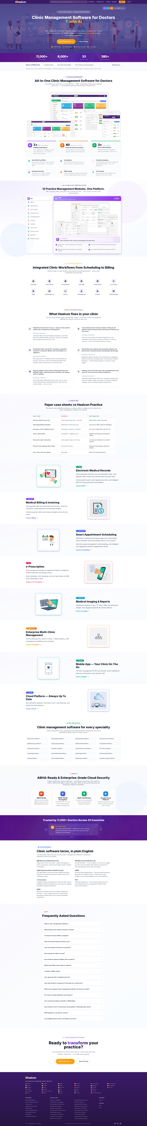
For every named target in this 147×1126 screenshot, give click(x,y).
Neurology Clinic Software (81, 1108)
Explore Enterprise (32, 645)
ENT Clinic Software (106, 748)
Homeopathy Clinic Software (56, 1114)
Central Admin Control (30, 1112)
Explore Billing (31, 518)
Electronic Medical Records (31, 1102)
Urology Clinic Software (80, 1112)
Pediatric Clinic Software (56, 1118)
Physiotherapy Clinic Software (57, 1104)
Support (101, 1100)
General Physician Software (83, 748)
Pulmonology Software (106, 753)
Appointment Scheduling (31, 1106)
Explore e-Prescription (34, 582)
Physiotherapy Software (82, 738)
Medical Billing (28, 1108)
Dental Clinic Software (34, 738)
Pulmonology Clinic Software (81, 1110)
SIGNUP (122, 1)
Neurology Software (81, 753)
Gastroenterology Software (59, 753)
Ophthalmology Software (34, 743)
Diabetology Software (82, 758)
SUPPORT (114, 1)
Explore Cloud (31, 709)
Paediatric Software (57, 748)
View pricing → (116, 65)
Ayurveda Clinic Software (107, 738)
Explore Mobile (81, 677)
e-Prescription (28, 1104)
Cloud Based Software (30, 1116)
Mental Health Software (82, 743)
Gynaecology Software (58, 743)
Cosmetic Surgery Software (108, 758)
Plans (100, 1105)
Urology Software (32, 758)
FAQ (100, 1107)
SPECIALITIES (100, 1)
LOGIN (128, 1)
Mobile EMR (28, 1114)
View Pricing (83, 41)
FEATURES (91, 1)
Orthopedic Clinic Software (56, 1116)
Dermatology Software (58, 738)
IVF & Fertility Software (58, 758)
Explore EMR (80, 486)
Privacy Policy (32, 1123)
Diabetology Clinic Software (81, 1116)
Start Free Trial (65, 41)
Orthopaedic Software (34, 748)
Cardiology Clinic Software (81, 1104)
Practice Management (30, 1100)
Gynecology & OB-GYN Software (57, 1110)
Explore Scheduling (83, 550)
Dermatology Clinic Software (56, 1102)
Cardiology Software (33, 753)
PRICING (108, 1)
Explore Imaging (81, 611)
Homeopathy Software (106, 743)
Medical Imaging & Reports (31, 1110)
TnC (26, 1123)
